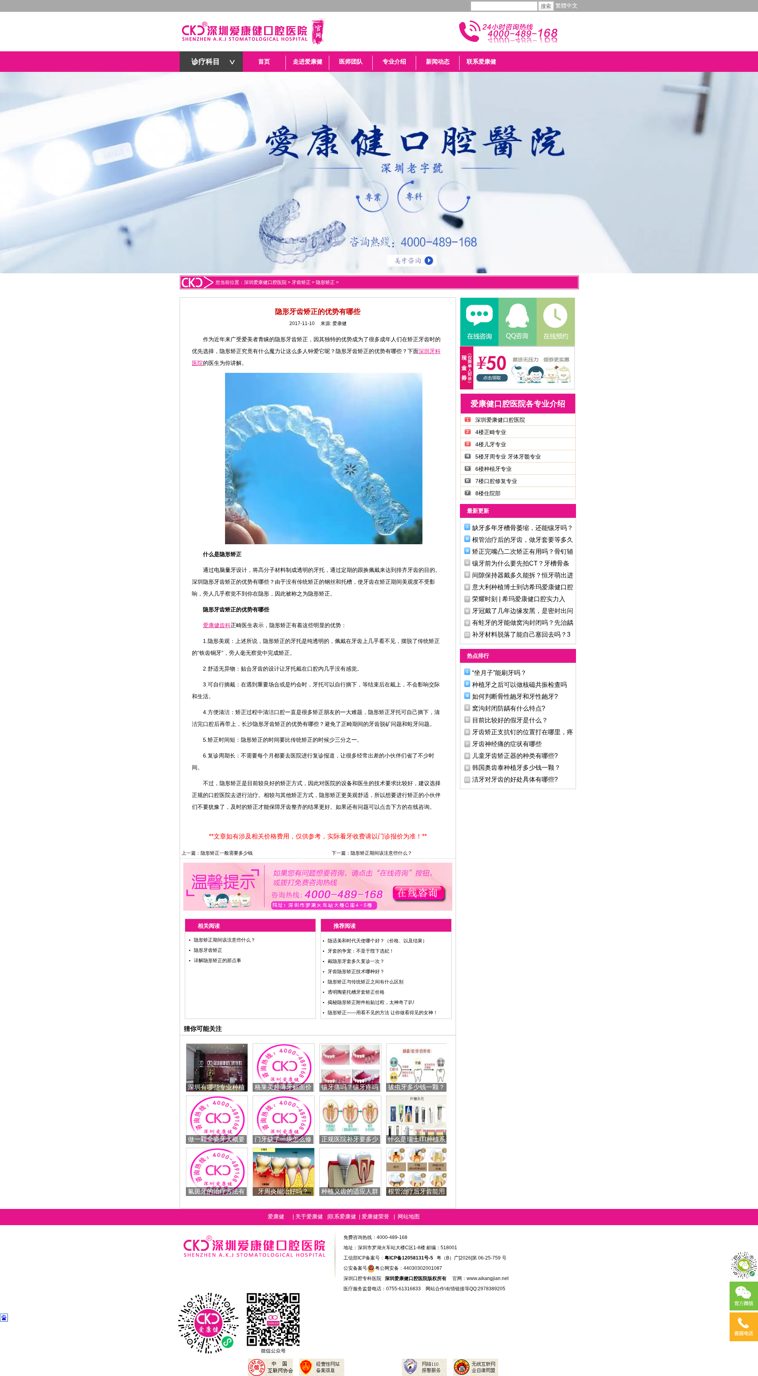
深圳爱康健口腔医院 (265, 282)
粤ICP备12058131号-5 (409, 1258)
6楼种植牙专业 (493, 469)
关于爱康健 (309, 1216)
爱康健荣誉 (375, 1216)
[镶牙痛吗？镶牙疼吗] (350, 1067)
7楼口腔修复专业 (496, 481)
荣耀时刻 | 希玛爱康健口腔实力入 (518, 599)
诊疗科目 (205, 62)
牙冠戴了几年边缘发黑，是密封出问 (522, 610)
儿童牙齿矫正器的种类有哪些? (515, 755)
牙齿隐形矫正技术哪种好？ (356, 971)
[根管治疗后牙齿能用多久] (417, 1171)
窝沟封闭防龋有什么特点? (508, 708)
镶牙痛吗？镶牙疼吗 (349, 1087)
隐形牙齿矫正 (208, 950)
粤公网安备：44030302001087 (408, 1268)
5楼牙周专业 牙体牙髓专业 (508, 456)
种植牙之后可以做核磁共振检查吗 (519, 684)
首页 (264, 61)
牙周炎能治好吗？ (283, 1191)
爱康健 (339, 323)
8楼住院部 (488, 493)
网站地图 (409, 1216)
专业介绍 (394, 61)
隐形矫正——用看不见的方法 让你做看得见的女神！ (383, 1012)
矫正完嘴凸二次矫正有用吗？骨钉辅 (522, 551)
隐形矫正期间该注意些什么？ (381, 853)
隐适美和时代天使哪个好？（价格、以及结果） (377, 941)
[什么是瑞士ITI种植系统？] (417, 1119)
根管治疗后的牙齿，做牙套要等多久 (522, 539)
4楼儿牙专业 (490, 444)
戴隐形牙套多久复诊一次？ (356, 961)
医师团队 (351, 61)
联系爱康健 (481, 61)
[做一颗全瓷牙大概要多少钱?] (217, 1119)
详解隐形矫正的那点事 (217, 960)
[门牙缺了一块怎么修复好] (284, 1119)
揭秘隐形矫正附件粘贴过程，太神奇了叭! (371, 1002)
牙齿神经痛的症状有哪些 (507, 744)
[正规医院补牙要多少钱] (350, 1119)
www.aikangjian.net (487, 1278)
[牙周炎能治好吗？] (284, 1171)
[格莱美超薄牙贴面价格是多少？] (284, 1067)
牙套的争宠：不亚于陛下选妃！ (361, 951)
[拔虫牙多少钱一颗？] (417, 1067)
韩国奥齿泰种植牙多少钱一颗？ (516, 767)
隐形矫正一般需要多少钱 (227, 853)
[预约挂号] (555, 322)
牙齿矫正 (301, 282)
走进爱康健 (308, 61)
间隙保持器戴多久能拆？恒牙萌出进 (522, 575)
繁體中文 (566, 6)
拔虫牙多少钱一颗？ (416, 1087)
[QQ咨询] (517, 322)
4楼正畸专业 (490, 432)
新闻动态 (438, 61)
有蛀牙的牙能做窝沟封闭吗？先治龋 (522, 622)
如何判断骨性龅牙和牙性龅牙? (515, 696)
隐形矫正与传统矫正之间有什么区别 (365, 982)
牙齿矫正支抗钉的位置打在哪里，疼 (522, 732)
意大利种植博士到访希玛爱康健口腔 (522, 587)
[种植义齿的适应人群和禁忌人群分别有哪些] (350, 1171)
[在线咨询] (479, 322)
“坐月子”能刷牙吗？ (499, 672)
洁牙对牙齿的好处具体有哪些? (515, 779)
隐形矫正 (325, 282)
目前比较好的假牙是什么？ (510, 720)
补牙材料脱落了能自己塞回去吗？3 (521, 634)
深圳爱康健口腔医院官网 (253, 31)
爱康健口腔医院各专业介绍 (518, 403)
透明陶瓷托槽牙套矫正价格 (356, 992)
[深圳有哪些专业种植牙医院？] (217, 1067)
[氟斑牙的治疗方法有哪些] (217, 1171)
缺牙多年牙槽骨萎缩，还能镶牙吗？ (522, 527)
